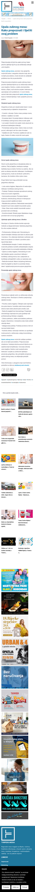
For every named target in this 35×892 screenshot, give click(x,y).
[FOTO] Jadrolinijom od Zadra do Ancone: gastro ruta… (25, 414)
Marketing (4, 865)
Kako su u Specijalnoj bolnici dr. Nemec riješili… (7, 524)
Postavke (6, 887)
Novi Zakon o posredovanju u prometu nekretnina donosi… (25, 439)
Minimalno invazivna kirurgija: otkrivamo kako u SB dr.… (25, 469)
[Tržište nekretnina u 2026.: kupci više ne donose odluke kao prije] (8, 486)
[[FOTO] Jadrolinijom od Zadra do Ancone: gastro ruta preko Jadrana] (25, 403)
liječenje (20, 379)
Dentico (29, 379)
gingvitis (4, 379)
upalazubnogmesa (12, 379)
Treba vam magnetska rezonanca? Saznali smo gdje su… (8, 441)
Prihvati (24, 887)
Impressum (5, 861)
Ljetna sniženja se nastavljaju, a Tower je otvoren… (7, 467)
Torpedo (3, 18)
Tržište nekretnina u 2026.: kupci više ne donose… (7, 495)
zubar (24, 379)
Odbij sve (16, 887)
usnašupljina (15, 382)
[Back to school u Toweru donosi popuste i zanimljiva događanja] (8, 402)
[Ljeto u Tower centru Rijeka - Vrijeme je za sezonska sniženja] (25, 486)
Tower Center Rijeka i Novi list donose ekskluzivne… (24, 523)
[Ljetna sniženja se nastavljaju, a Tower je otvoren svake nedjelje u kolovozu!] (8, 458)
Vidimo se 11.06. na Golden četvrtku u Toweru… (7, 551)
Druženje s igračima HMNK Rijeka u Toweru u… (24, 551)
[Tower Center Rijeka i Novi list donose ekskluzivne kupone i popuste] (25, 514)
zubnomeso (23, 382)
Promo (9, 18)
